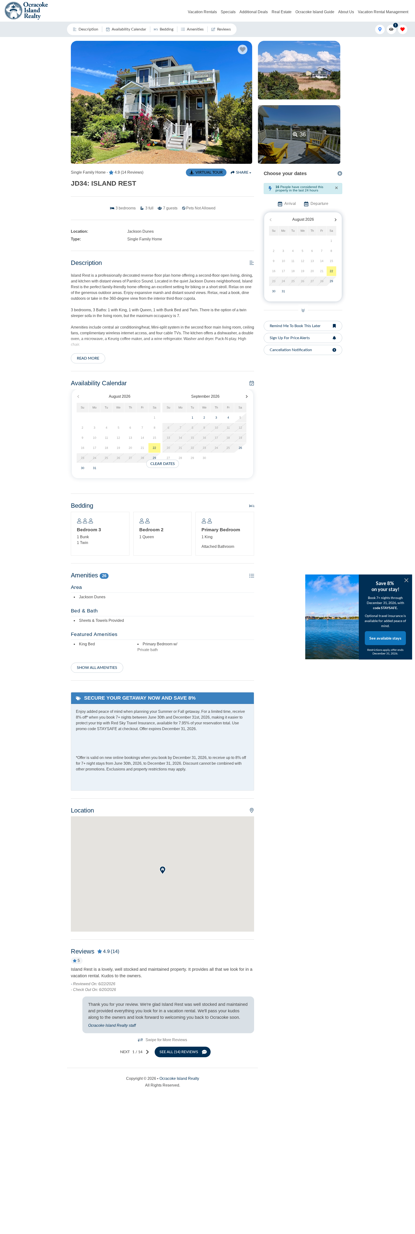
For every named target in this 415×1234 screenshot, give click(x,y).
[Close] (406, 580)
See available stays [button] (385, 638)
